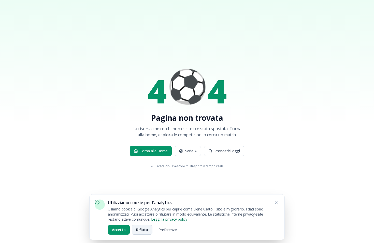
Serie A (191, 150)
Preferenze (168, 229)
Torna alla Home (154, 150)
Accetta (119, 229)
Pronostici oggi (227, 150)
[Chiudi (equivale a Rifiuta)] (276, 203)
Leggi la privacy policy (169, 219)
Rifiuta (142, 229)
